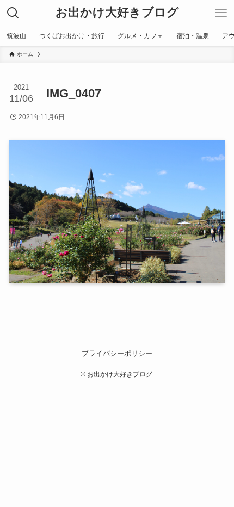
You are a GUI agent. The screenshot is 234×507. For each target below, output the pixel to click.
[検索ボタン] (13, 13)
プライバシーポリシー (117, 353)
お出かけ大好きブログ (117, 13)
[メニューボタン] (221, 13)
